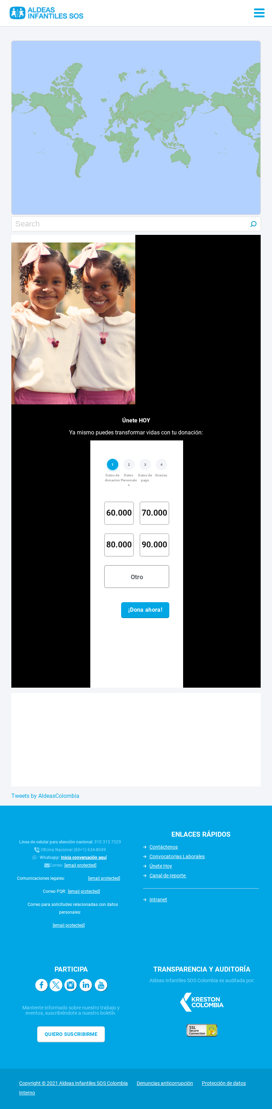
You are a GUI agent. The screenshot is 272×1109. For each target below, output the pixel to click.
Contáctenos (163, 847)
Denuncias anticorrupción (165, 1083)
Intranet (158, 899)
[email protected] (80, 865)
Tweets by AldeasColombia (45, 796)
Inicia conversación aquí (84, 857)
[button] (124, 135)
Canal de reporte (168, 875)
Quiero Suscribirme (71, 1034)
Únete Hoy (160, 866)
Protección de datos (224, 1083)
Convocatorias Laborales (177, 856)
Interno (27, 1093)
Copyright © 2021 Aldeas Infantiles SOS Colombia (73, 1083)
